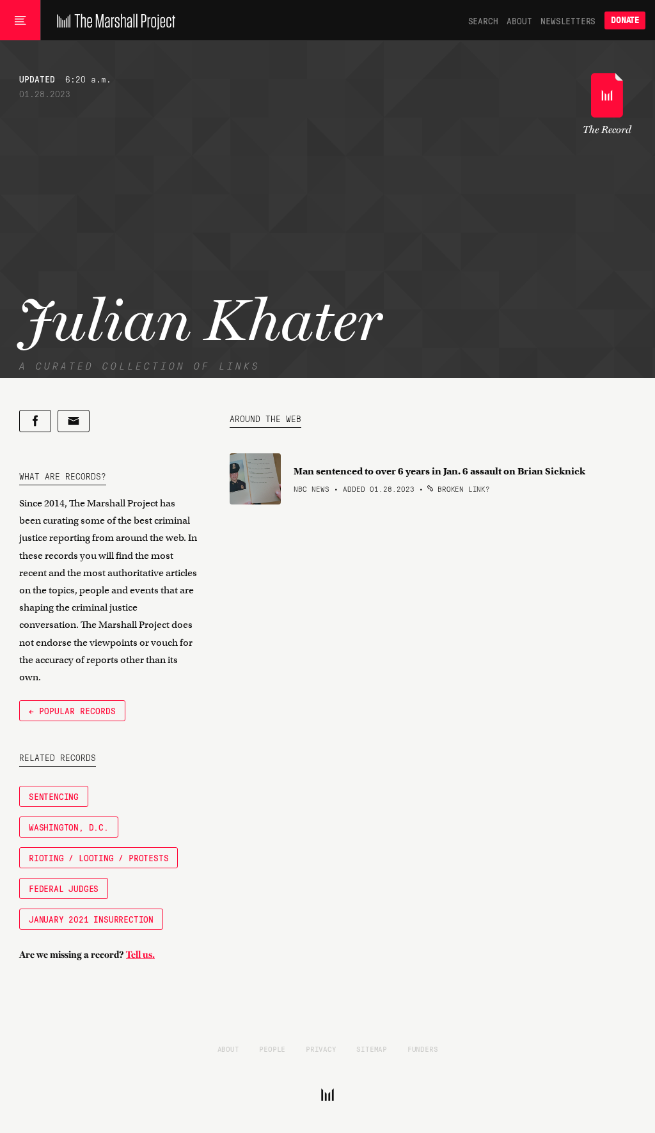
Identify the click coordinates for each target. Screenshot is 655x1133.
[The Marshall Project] (113, 20)
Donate (625, 20)
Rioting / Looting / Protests (98, 857)
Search (483, 20)
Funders (422, 1048)
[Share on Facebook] (35, 421)
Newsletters (568, 20)
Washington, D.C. (69, 826)
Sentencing (54, 796)
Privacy (321, 1048)
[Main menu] (20, 20)
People (272, 1048)
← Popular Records (72, 710)
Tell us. (140, 954)
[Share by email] (74, 421)
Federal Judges (64, 888)
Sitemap (371, 1048)
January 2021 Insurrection (91, 919)
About (519, 20)
